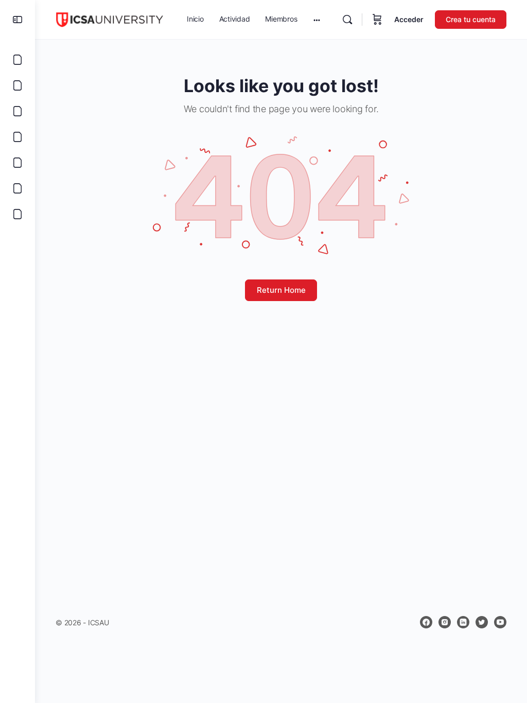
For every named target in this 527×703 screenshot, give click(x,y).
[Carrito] (377, 19)
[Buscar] (347, 19)
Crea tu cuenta (471, 19)
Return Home (281, 290)
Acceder (409, 19)
